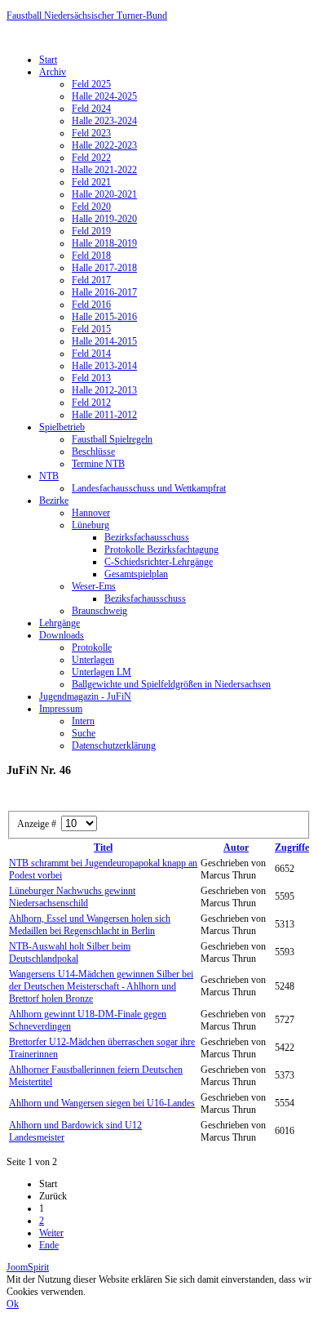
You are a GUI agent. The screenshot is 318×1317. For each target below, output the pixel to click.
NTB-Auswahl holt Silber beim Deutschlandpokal (69, 952)
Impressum (60, 708)
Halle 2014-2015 (104, 341)
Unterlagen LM (101, 672)
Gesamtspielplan (136, 574)
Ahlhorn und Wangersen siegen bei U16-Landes (102, 1103)
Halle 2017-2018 (104, 268)
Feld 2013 (91, 378)
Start (48, 59)
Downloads (61, 635)
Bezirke (53, 500)
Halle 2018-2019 (104, 243)
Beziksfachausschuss (145, 598)
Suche (83, 733)
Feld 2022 (91, 157)
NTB (49, 476)
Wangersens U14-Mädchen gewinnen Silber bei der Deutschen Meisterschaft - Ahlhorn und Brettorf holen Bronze (101, 986)
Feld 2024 (91, 108)
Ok (13, 1304)
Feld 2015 (91, 329)
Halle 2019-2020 (104, 219)
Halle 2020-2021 (104, 194)
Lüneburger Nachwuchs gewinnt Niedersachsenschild (72, 897)
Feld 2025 (91, 84)
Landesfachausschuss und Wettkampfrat (149, 488)
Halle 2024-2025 (104, 96)
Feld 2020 (91, 206)
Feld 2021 (91, 182)
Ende (49, 1245)
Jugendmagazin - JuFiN (85, 696)
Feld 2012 (91, 402)
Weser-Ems (94, 586)
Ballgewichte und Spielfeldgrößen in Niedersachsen (171, 684)
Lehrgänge (59, 623)
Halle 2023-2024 (104, 121)
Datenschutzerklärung (114, 745)
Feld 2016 (91, 304)
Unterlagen (93, 659)
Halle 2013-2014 (104, 366)
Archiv (52, 72)
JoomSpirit (28, 1267)
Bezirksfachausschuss (146, 537)
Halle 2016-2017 (104, 292)
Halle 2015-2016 (104, 317)
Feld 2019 (91, 231)
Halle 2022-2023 (104, 145)
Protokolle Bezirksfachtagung (161, 549)
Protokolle (92, 647)
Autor (236, 847)
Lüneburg (90, 525)
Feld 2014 (91, 353)
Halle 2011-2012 (104, 414)
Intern (83, 721)
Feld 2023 (91, 133)
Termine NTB (98, 463)
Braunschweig (99, 610)
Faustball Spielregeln (112, 439)
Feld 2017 (91, 280)
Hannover (91, 512)
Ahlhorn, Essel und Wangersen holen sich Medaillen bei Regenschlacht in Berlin (89, 925)
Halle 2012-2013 (104, 390)
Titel (103, 847)
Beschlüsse (93, 451)
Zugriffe (292, 847)
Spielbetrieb (62, 427)
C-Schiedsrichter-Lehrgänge (158, 561)
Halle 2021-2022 (104, 170)
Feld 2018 (91, 255)
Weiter (51, 1233)
